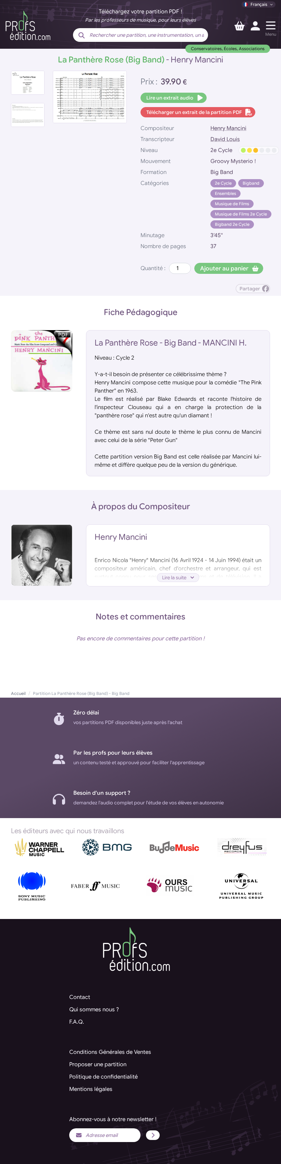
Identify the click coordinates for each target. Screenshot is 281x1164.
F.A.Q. (76, 1022)
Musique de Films (232, 203)
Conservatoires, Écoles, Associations (228, 48)
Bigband (251, 183)
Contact (79, 997)
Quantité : (153, 268)
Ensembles (225, 193)
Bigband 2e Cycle (232, 224)
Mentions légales (90, 1089)
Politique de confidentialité (103, 1076)
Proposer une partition (97, 1064)
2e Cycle (223, 183)
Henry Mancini (228, 128)
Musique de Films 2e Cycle (241, 214)
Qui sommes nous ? (94, 1009)
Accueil (18, 693)
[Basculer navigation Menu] (271, 25)
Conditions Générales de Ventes (110, 1052)
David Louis (225, 139)
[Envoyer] (153, 1135)
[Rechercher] (81, 35)
